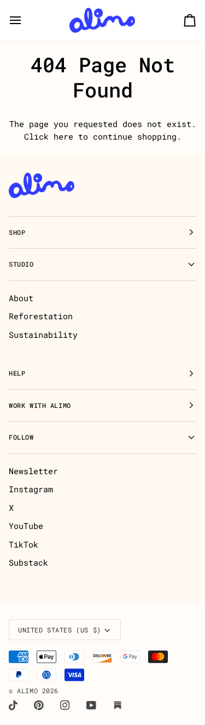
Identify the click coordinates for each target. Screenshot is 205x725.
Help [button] (17, 373)
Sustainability (43, 334)
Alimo (27, 691)
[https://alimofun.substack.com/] (117, 705)
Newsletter (33, 470)
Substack (28, 562)
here (63, 136)
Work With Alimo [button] (40, 405)
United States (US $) (59, 630)
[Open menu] (25, 20)
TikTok (23, 544)
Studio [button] (21, 264)
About (21, 297)
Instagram (31, 489)
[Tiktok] (13, 705)
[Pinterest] (39, 705)
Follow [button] (21, 437)
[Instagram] (65, 705)
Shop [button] (17, 232)
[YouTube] (91, 705)
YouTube (26, 525)
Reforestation (41, 315)
